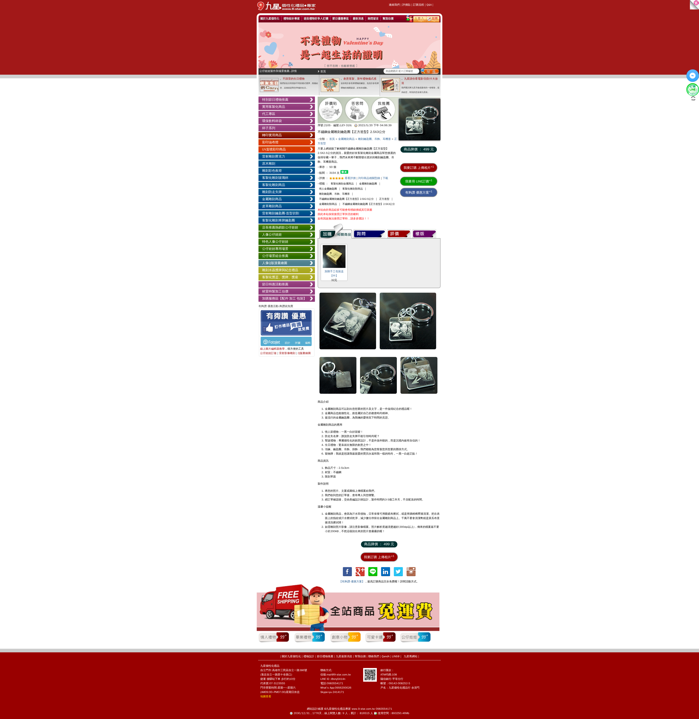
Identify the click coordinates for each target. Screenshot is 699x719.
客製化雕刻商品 (273, 185)
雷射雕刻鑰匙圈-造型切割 (280, 213)
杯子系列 (268, 128)
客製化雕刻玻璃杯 (275, 178)
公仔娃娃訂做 (268, 353)
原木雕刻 (268, 164)
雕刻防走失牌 (272, 192)
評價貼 (406, 4)
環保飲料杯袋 (272, 121)
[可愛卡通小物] (380, 642)
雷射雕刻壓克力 (273, 156)
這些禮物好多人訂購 (316, 18)
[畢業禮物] (310, 642)
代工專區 (268, 114)
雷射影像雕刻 (287, 353)
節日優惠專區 (340, 18)
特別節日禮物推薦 (275, 100)
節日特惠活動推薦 (275, 284)
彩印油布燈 (270, 142)
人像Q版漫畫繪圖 (274, 263)
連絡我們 (394, 4)
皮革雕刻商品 (272, 206)
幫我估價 (388, 18)
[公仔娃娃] (415, 642)
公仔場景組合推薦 (275, 256)
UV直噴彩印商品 (274, 149)
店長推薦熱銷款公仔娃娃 (280, 227)
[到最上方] (693, 98)
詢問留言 (373, 18)
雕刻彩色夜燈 (272, 171)
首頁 (323, 71)
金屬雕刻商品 (272, 199)
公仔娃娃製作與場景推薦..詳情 (278, 71)
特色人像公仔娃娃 (275, 242)
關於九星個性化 (269, 18)
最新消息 (358, 18)
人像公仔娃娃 (272, 235)
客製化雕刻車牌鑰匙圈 (278, 220)
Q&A (429, 4)
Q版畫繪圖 (304, 353)
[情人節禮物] (274, 642)
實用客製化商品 (273, 107)
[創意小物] (345, 642)
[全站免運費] (348, 630)
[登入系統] (419, 18)
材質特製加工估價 (275, 291)
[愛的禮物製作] (286, 11)
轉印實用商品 (272, 135)
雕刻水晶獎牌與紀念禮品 (280, 270)
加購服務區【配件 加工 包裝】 (284, 298)
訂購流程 (418, 4)
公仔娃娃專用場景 (275, 249)
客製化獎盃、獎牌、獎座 (280, 277)
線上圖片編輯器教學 (272, 348)
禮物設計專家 (291, 18)
